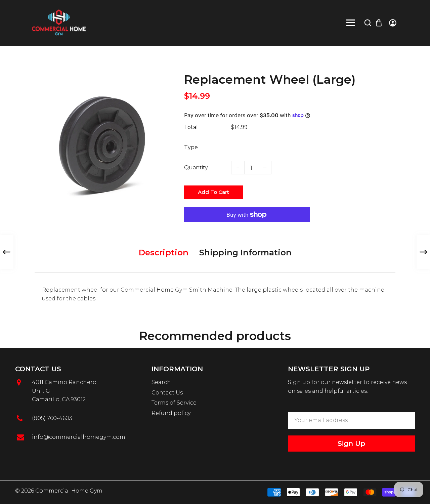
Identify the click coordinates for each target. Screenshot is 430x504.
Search (161, 382)
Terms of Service (174, 403)
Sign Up (351, 443)
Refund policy (171, 413)
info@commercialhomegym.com (78, 437)
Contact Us (167, 392)
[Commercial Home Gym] (59, 22)
